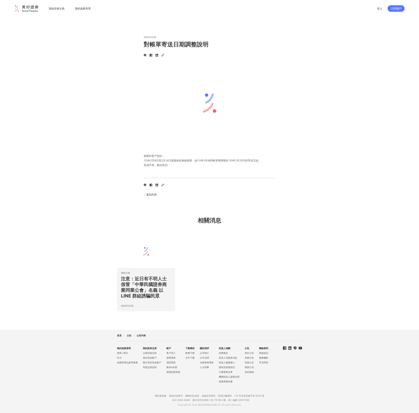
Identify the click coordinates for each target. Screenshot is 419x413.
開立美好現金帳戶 (152, 362)
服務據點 (263, 357)
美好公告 (249, 353)
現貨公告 (249, 362)
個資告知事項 (176, 395)
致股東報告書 (226, 381)
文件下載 (190, 357)
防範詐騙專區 (225, 395)
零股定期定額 (150, 367)
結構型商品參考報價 (127, 362)
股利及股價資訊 (227, 367)
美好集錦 (249, 372)
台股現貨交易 (150, 353)
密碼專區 (171, 357)
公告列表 (141, 335)
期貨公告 (249, 367)
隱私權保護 (160, 395)
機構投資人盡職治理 (229, 376)
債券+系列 (122, 353)
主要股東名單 (226, 372)
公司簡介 (204, 353)
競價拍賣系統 (173, 372)
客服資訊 (263, 353)
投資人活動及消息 (228, 357)
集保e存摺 (171, 367)
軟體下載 (190, 353)
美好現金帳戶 (150, 357)
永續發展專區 (207, 362)
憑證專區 (171, 362)
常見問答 (263, 362)
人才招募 (204, 367)
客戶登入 (171, 353)
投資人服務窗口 (227, 362)
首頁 (119, 335)
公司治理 (204, 357)
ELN (119, 357)
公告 (129, 335)
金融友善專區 (208, 395)
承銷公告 (249, 357)
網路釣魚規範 (192, 395)
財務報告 (223, 353)
